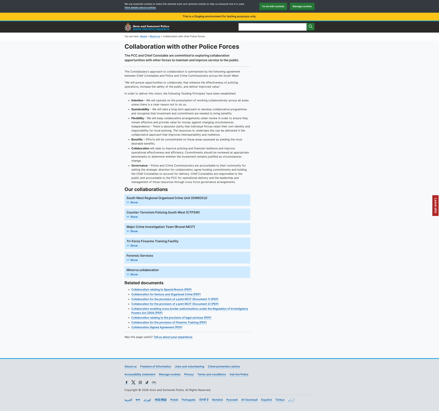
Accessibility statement (139, 374)
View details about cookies (140, 7)
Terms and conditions (211, 374)
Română (217, 399)
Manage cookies (302, 6)
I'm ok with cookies (273, 6)
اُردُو (291, 399)
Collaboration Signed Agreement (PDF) (156, 327)
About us (130, 366)
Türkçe (279, 399)
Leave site (436, 207)
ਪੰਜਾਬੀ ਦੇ (204, 399)
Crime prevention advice (224, 366)
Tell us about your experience (172, 337)
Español (266, 399)
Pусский (232, 399)
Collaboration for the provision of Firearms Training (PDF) (169, 322)
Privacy (189, 374)
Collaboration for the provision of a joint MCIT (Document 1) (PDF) (174, 299)
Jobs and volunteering (189, 366)
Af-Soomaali (249, 399)
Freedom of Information (155, 366)
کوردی (147, 399)
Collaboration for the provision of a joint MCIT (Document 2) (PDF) (175, 304)
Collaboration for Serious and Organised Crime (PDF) (166, 294)
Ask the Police (239, 374)
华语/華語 (161, 399)
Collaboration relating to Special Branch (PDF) (161, 289)
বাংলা (138, 399)
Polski (174, 399)
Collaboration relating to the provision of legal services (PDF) (171, 317)
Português (188, 399)
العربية (128, 399)
